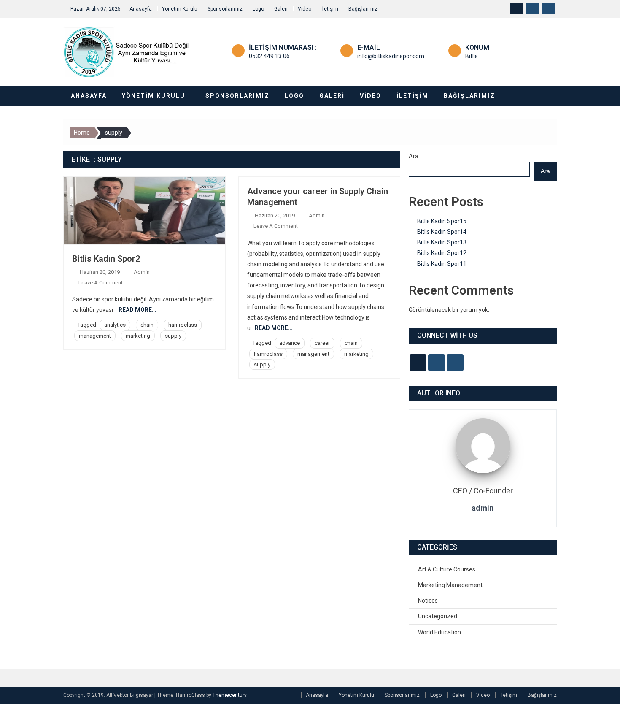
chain (147, 325)
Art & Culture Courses (446, 569)
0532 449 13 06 (269, 56)
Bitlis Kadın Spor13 (441, 242)
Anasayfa (140, 9)
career (322, 343)
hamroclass (182, 325)
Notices (428, 600)
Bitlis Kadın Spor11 (441, 263)
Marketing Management (450, 585)
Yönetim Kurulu (179, 9)
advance (289, 343)
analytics (115, 325)
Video (304, 9)
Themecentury (229, 695)
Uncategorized (437, 616)
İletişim (329, 9)
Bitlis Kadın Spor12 (441, 252)
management (95, 336)
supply (173, 336)
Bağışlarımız (362, 9)
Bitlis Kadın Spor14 (441, 231)
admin (142, 272)
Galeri (281, 9)
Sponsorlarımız (225, 9)
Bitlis (471, 56)
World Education (439, 632)
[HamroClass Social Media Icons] (418, 362)
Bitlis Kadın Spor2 (106, 259)
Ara (413, 156)
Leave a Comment (100, 282)
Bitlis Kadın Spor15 (441, 221)
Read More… (137, 309)
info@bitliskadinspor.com (390, 56)
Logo (258, 9)
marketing (138, 336)
